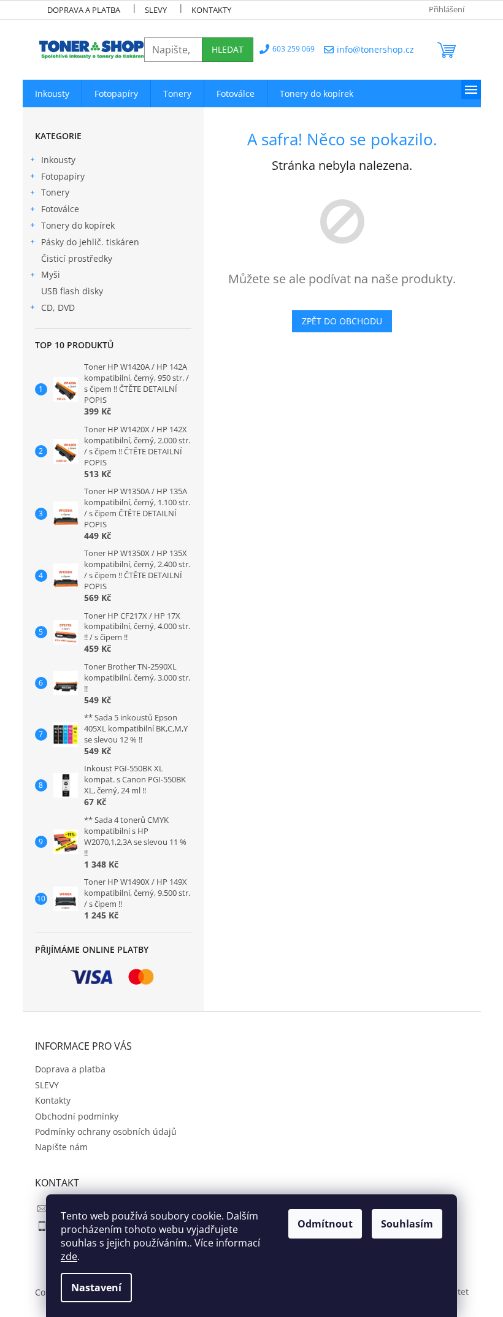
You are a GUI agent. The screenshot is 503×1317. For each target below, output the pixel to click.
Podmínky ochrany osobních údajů (106, 1131)
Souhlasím (407, 1224)
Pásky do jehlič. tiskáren (90, 242)
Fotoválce (60, 209)
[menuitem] (52, 93)
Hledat (228, 49)
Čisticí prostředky (76, 258)
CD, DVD (58, 307)
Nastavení (96, 1287)
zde (69, 1256)
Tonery (55, 192)
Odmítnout (325, 1224)
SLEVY (156, 9)
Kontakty (211, 9)
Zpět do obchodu (342, 321)
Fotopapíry (63, 176)
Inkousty (58, 160)
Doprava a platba (83, 9)
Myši (50, 274)
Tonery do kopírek (78, 225)
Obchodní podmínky (76, 1116)
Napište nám (61, 1147)
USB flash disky (72, 291)
